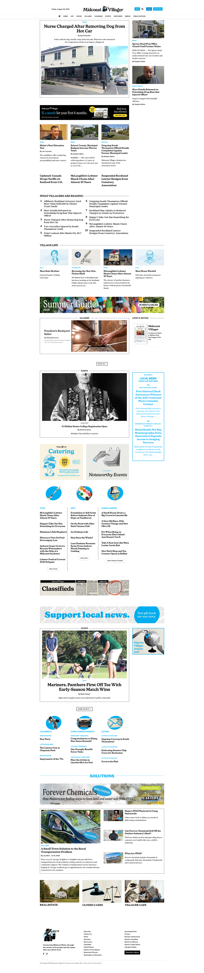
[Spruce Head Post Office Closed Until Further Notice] (148, 29)
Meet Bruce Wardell (145, 271)
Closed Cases (92, 902)
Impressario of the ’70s (51, 756)
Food (106, 268)
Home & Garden (109, 505)
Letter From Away (46, 741)
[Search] (142, 9)
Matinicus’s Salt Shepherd (53, 529)
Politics (104, 142)
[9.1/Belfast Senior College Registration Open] (84, 394)
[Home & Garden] (115, 490)
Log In (149, 9)
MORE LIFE (101, 360)
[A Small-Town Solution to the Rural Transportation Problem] (70, 823)
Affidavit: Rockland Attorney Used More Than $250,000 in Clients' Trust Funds (62, 204)
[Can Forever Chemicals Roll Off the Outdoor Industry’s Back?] (113, 832)
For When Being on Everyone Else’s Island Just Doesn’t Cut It (113, 531)
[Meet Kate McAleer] (54, 257)
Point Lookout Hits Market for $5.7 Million (62, 234)
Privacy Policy (97, 960)
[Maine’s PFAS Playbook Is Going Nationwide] (113, 812)
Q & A (42, 268)
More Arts (84, 555)
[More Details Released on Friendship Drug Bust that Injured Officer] (148, 75)
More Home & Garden (115, 557)
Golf (84, 677)
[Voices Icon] (53, 720)
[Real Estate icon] (59, 888)
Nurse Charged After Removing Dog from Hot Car (63, 221)
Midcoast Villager (57, 960)
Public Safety (137, 86)
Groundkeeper (45, 752)
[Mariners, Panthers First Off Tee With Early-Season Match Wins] (84, 651)
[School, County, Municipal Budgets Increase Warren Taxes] (84, 132)
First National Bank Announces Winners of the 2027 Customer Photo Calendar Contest (148, 395)
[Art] (84, 490)
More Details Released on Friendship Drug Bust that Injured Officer (62, 213)
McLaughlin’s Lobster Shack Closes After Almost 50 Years (84, 179)
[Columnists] (84, 720)
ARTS (73, 505)
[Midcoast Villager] (140, 333)
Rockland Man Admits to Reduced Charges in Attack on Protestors (107, 211)
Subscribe (157, 9)
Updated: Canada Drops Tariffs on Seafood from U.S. (51, 179)
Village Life (76, 268)
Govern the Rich (109, 759)
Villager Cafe (135, 902)
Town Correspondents (82, 729)
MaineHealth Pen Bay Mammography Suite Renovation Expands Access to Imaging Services (148, 433)
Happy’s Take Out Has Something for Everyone (109, 218)
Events (84, 368)
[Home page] (103, 9)
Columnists (46, 729)
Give (137, 9)
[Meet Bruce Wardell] (149, 257)
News (84, 22)
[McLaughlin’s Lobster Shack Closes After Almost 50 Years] (118, 257)
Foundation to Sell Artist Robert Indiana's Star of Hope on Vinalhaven (83, 512)
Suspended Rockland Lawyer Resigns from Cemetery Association (108, 231)
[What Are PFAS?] (113, 854)
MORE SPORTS (83, 706)
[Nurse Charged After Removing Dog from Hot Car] (84, 70)
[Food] (53, 490)
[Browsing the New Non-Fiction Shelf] (86, 257)
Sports (84, 625)
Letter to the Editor (109, 733)
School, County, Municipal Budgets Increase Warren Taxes (84, 148)
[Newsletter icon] (144, 888)
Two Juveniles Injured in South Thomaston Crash (61, 227)
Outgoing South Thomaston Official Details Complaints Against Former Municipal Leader (108, 204)
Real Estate (49, 902)
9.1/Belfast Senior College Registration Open (84, 423)
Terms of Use (87, 960)
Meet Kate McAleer (50, 271)
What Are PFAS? (133, 850)
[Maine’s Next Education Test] (53, 132)
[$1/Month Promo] (84, 112)
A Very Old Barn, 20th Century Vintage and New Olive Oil (114, 520)
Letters (105, 729)
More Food (53, 566)
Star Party (45, 736)
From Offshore (45, 733)
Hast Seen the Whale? (82, 535)
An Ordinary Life (79, 529)
